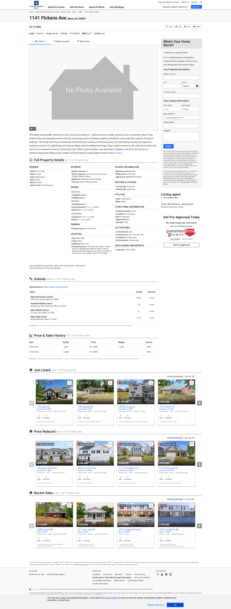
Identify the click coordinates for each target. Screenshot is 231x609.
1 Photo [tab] (41, 41)
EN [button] (201, 2)
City (165, 82)
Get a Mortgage (116, 7)
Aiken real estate (82, 565)
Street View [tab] (84, 41)
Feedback (96, 574)
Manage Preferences (156, 605)
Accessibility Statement (102, 580)
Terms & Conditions (142, 577)
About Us (185, 2)
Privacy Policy (140, 574)
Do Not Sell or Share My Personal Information (112, 577)
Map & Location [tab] (62, 41)
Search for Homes (56, 7)
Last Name (186, 105)
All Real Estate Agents (56, 574)
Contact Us (107, 574)
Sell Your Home (77, 7)
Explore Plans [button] (148, 589)
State (184, 82)
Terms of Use (185, 182)
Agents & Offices (97, 7)
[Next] (199, 403)
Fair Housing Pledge (135, 580)
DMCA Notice (119, 580)
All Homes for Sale (36, 574)
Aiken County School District (56, 287)
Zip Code (169, 92)
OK (175, 605)
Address (169, 74)
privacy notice (111, 598)
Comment (167, 131)
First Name (167, 105)
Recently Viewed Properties (175, 7)
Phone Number (169, 122)
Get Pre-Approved (181, 245)
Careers (194, 2)
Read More (118, 153)
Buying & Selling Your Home (168, 2)
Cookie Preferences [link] (100, 584)
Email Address (169, 114)
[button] (196, 7)
